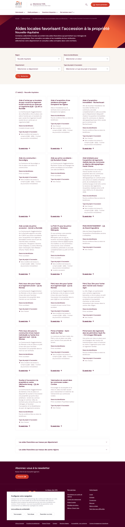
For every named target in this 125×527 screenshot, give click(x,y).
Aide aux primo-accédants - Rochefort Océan (62, 159)
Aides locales (71, 502)
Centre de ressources (74, 499)
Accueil (17, 18)
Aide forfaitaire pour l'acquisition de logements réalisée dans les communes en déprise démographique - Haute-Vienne (94, 162)
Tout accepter (18, 514)
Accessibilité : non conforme (79, 523)
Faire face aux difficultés (97, 509)
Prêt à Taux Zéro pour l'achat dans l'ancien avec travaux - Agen (94, 286)
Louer (91, 494)
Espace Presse (46, 523)
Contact (55, 523)
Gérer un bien (93, 506)
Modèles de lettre (72, 505)
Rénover (91, 503)
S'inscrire (21, 477)
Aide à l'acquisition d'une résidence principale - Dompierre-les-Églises (60, 102)
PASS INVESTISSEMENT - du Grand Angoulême (94, 227)
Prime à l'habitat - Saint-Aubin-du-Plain (60, 332)
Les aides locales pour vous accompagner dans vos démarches (50, 18)
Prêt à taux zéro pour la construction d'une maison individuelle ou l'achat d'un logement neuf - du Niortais (29, 335)
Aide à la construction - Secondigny (28, 159)
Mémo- (73, 508)
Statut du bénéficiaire (71, 55)
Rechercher (24, 76)
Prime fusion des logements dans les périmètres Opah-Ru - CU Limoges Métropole (94, 333)
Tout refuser (30, 514)
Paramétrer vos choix (46, 514)
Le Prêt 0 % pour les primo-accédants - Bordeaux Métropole (61, 228)
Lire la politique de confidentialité (20, 509)
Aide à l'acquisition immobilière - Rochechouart (93, 101)
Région (17, 55)
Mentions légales (64, 523)
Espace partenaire (101, 5)
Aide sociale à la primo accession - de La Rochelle (30, 227)
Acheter (91, 497)
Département (19, 65)
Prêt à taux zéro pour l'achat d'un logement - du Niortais (61, 286)
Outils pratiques (26, 18)
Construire (92, 500)
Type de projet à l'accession (73, 65)
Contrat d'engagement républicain (98, 523)
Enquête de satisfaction (33, 523)
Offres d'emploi (19, 523)
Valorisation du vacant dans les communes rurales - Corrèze (61, 382)
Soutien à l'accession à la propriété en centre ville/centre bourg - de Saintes (29, 383)
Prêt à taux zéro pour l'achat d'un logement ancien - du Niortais (30, 286)
